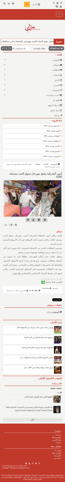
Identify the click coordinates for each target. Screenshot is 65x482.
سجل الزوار (55, 110)
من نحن (58, 435)
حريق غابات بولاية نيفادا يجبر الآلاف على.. (38, 367)
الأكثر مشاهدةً (57, 383)
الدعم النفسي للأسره (17, 48)
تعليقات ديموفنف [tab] (54, 305)
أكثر (60, 392)
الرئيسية (54, 164)
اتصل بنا (58, 450)
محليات (37, 164)
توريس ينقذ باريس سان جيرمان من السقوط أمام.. (34, 327)
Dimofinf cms (14, 466)
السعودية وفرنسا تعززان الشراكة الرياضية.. (37, 347)
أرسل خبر (57, 458)
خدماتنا (58, 442)
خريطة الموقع (54, 105)
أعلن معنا (57, 456)
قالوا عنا (56, 100)
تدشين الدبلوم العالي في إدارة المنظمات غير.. (36, 357)
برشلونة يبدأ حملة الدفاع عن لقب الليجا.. (38, 337)
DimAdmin (46, 288)
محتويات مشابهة (56, 388)
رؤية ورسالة (56, 437)
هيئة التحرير (56, 440)
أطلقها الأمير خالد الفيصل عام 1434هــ (38, 397)
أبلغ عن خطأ (56, 453)
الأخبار (46, 164)
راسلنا (57, 115)
